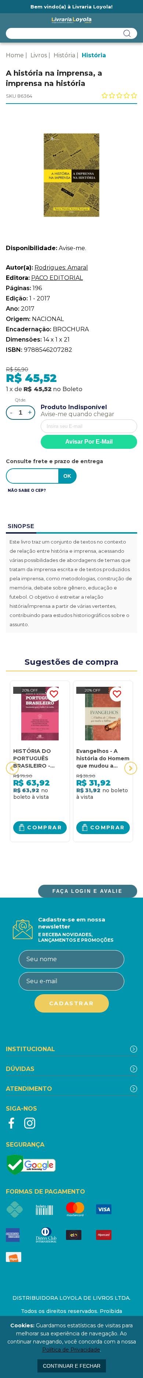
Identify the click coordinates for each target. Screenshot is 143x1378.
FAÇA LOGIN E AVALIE (87, 891)
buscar (127, 33)
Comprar (44, 827)
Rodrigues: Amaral (61, 267)
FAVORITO (54, 694)
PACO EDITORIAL (57, 277)
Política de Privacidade (71, 1349)
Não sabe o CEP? (27, 490)
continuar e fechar (71, 1366)
